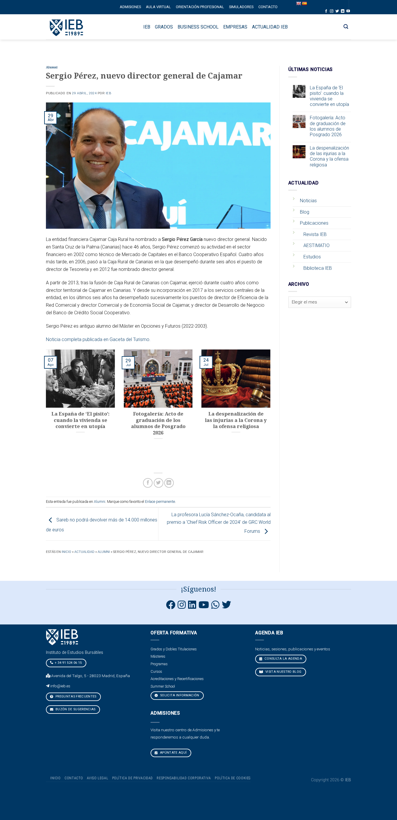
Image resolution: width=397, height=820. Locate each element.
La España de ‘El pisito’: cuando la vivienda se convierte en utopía (329, 96)
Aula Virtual (158, 7)
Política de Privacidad (132, 778)
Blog (304, 212)
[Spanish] (304, 3)
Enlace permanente (160, 501)
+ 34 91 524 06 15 (68, 663)
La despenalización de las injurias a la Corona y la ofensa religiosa (329, 156)
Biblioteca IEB (317, 268)
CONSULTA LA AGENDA (283, 659)
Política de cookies (233, 778)
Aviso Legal (97, 778)
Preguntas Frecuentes (75, 696)
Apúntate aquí (173, 753)
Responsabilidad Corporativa (184, 778)
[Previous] (44, 408)
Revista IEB (315, 234)
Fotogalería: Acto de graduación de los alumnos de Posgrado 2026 (328, 126)
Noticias (308, 200)
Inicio (66, 552)
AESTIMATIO (316, 245)
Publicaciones (314, 223)
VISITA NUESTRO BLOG (283, 672)
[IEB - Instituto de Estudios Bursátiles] (66, 27)
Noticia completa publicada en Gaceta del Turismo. (98, 339)
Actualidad (84, 552)
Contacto (268, 7)
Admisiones (130, 7)
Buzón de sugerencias (75, 709)
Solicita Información (179, 695)
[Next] (271, 408)
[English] (298, 3)
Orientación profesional (200, 7)
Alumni (52, 67)
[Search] (346, 26)
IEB (108, 93)
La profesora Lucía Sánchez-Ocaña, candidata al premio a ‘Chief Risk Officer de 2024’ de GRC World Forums (219, 523)
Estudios (312, 257)
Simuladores (241, 7)
